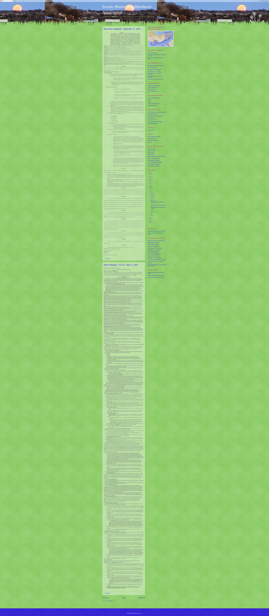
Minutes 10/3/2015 (151, 149)
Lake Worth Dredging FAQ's (153, 252)
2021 (150, 174)
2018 (150, 176)
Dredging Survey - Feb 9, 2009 (154, 250)
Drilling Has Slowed (152, 89)
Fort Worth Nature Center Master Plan (155, 116)
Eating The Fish (151, 117)
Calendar (149, 142)
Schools (149, 99)
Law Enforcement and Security (154, 98)
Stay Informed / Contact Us (153, 140)
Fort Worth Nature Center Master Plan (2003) (157, 208)
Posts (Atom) (110, 600)
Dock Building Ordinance (153, 114)
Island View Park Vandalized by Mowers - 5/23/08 (156, 233)
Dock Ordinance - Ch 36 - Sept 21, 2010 (121, 264)
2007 (150, 222)
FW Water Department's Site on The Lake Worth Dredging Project (157, 265)
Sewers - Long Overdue (152, 91)
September (153, 200)
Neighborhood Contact (152, 105)
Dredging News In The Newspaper (154, 257)
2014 (150, 185)
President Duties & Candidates (154, 160)
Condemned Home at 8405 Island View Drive (157, 231)
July (151, 213)
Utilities (149, 101)
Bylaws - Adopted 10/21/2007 (154, 158)
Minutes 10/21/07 (151, 154)
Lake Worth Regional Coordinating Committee (157, 112)
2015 (150, 183)
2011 (150, 189)
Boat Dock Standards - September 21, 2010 (122, 28)
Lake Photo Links (151, 130)
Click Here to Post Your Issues (154, 85)
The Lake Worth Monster (152, 123)
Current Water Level (152, 119)
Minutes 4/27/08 (151, 152)
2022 (150, 172)
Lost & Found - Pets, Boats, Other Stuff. (155, 79)
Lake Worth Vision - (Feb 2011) (154, 71)
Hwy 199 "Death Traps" (152, 67)
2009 (150, 218)
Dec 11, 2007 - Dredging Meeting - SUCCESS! (157, 259)
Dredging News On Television (154, 256)
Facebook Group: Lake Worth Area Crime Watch (156, 58)
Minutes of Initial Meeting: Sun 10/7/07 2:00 (156, 156)
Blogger (140, 613)
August (152, 211)
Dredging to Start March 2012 (154, 246)
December (153, 193)
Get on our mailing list (152, 52)
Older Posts (142, 598)
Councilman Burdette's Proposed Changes (156, 275)
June (152, 215)
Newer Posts (105, 598)
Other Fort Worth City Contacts (154, 103)
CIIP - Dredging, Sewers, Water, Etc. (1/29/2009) (155, 73)
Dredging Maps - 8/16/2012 (153, 242)
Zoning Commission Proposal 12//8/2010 (156, 277)
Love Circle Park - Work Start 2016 (155, 69)
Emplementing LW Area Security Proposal (156, 65)
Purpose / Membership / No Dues (154, 136)
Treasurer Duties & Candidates (154, 166)
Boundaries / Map (151, 138)
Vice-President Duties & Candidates (155, 162)
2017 (150, 179)
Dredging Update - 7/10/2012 (153, 244)
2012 (150, 187)
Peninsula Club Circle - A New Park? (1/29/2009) (155, 76)
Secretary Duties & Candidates (154, 164)
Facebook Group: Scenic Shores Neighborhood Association (157, 55)
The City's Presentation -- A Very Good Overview (155, 262)
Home (124, 598)
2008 (150, 220)
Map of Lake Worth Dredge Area (154, 254)
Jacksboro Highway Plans (153, 87)
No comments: (108, 258)
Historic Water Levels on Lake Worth (155, 121)
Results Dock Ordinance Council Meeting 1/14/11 (156, 273)
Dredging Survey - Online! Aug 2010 (155, 248)
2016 (150, 181)
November (153, 195)
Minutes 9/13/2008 (151, 150)
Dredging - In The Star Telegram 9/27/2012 (156, 240)
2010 (150, 191)
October (152, 198)
